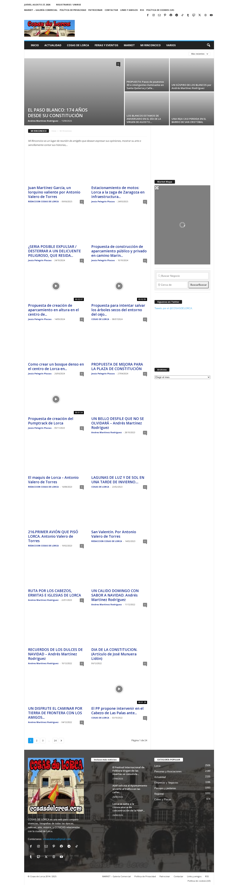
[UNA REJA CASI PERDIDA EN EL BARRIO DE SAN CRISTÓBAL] (192, 108)
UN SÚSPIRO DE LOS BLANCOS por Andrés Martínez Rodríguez (191, 86)
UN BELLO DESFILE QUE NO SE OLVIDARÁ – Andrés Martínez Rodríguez (117, 423)
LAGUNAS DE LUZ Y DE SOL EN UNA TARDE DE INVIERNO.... (117, 479)
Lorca (157, 766)
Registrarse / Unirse (68, 4)
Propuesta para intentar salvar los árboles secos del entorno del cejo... (118, 310)
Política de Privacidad (73, 10)
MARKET (129, 45)
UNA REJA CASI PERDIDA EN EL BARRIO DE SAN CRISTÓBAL (189, 120)
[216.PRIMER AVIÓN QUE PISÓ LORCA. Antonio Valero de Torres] (56, 512)
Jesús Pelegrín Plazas (103, 201)
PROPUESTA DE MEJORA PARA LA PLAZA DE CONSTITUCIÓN (117, 366)
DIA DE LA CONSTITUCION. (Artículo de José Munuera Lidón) (114, 654)
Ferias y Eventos (106, 45)
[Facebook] (148, 15)
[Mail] (159, 15)
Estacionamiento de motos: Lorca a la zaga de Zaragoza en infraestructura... (117, 192)
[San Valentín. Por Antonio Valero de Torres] (119, 512)
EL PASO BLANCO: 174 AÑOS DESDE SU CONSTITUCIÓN (58, 112)
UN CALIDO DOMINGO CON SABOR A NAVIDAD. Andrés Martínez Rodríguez (115, 595)
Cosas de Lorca (78, 45)
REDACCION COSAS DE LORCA (43, 201)
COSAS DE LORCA (100, 319)
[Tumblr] (188, 15)
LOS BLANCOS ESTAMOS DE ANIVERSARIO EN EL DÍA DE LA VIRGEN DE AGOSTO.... (144, 119)
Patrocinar (95, 10)
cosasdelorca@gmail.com (57, 839)
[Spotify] (171, 15)
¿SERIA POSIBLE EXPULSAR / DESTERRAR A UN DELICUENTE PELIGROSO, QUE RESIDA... (54, 251)
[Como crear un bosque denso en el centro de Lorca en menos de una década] (56, 345)
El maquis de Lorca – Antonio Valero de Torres (53, 479)
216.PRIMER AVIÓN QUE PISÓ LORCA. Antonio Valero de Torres (53, 536)
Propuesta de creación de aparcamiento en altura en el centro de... (53, 310)
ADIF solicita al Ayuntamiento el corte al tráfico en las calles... (129, 789)
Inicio (35, 45)
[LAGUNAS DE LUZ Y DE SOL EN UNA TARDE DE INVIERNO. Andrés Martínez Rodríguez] (119, 458)
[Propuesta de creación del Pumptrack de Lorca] (56, 399)
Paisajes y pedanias (165, 788)
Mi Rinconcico (150, 45)
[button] (208, 45)
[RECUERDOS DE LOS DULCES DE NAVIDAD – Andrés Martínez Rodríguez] (56, 630)
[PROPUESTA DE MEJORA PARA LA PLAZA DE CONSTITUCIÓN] (119, 345)
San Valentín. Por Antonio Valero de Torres (113, 534)
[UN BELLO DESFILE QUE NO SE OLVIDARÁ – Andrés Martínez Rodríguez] (119, 399)
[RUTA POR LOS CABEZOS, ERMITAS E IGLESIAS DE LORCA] (56, 571)
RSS (142, 10)
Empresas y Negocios (166, 782)
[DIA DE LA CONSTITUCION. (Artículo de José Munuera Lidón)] (119, 630)
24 (55, 740)
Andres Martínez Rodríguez (43, 120)
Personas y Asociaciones (168, 771)
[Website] (205, 15)
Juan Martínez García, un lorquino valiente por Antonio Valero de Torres (54, 192)
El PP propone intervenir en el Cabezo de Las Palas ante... (117, 710)
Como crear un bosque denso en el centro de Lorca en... (56, 366)
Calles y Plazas (162, 799)
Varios (171, 45)
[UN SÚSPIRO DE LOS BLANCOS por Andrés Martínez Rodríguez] (192, 74)
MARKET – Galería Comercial (40, 10)
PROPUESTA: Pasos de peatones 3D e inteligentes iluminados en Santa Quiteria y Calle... (145, 85)
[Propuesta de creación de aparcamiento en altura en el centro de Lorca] (56, 286)
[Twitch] (194, 15)
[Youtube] (211, 15)
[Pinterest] (165, 15)
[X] (199, 15)
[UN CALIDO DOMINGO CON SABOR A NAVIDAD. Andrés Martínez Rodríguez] (119, 571)
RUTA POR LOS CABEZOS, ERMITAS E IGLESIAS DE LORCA (54, 593)
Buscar (198, 284)
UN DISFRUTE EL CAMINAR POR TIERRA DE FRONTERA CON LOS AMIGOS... (55, 713)
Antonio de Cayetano (81, 53)
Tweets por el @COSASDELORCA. (174, 308)
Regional (159, 793)
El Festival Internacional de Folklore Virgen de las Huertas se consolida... (128, 771)
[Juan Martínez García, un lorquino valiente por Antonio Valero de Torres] (56, 168)
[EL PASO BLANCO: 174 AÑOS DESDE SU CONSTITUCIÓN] (74, 91)
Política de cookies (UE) (160, 10)
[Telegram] (176, 15)
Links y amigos (129, 10)
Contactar (111, 10)
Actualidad (52, 45)
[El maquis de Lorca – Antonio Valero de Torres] (56, 458)
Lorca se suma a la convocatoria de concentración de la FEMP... (128, 807)
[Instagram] (153, 15)
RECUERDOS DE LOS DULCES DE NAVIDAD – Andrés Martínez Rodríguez (55, 654)
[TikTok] (182, 15)
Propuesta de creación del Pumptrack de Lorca (50, 421)
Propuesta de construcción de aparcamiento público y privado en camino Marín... (119, 251)
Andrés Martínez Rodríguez (46, 53)
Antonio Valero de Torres (115, 53)
